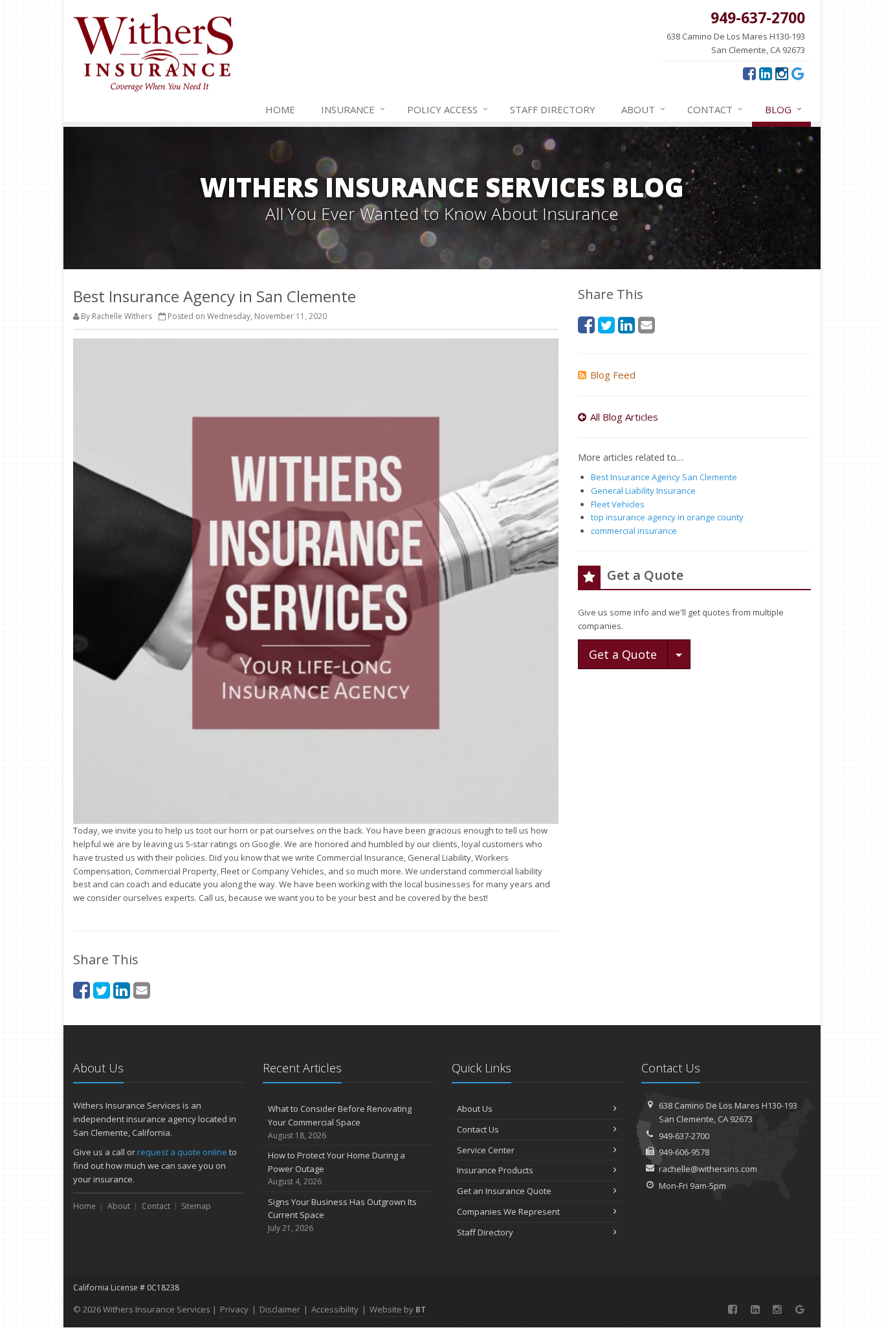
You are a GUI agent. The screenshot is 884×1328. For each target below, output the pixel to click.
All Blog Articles (624, 416)
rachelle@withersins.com (708, 1169)
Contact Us (478, 1129)
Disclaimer (280, 1309)
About (643, 109)
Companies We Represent (508, 1211)
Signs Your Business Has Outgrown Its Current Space (342, 1215)
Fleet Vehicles (618, 504)
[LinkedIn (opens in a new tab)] (765, 73)
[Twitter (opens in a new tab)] (101, 990)
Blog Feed (612, 374)
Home (280, 109)
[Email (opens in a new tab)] (141, 990)
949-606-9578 (684, 1152)
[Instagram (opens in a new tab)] (781, 73)
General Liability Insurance (643, 490)
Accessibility (335, 1309)
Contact (715, 109)
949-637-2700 (684, 1136)
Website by (398, 1309)
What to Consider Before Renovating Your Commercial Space (340, 1122)
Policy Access (447, 109)
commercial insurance (634, 531)
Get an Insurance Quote (504, 1191)
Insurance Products (495, 1170)
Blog (783, 109)
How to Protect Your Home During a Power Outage (336, 1168)
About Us (474, 1108)
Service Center (485, 1150)
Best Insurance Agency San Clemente (664, 477)
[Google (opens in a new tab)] (797, 73)
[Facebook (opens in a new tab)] (749, 73)
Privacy (234, 1309)
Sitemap (196, 1206)
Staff (552, 109)
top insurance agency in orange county (667, 517)
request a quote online (182, 1152)
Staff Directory (485, 1232)
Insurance (353, 109)
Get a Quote (623, 654)
